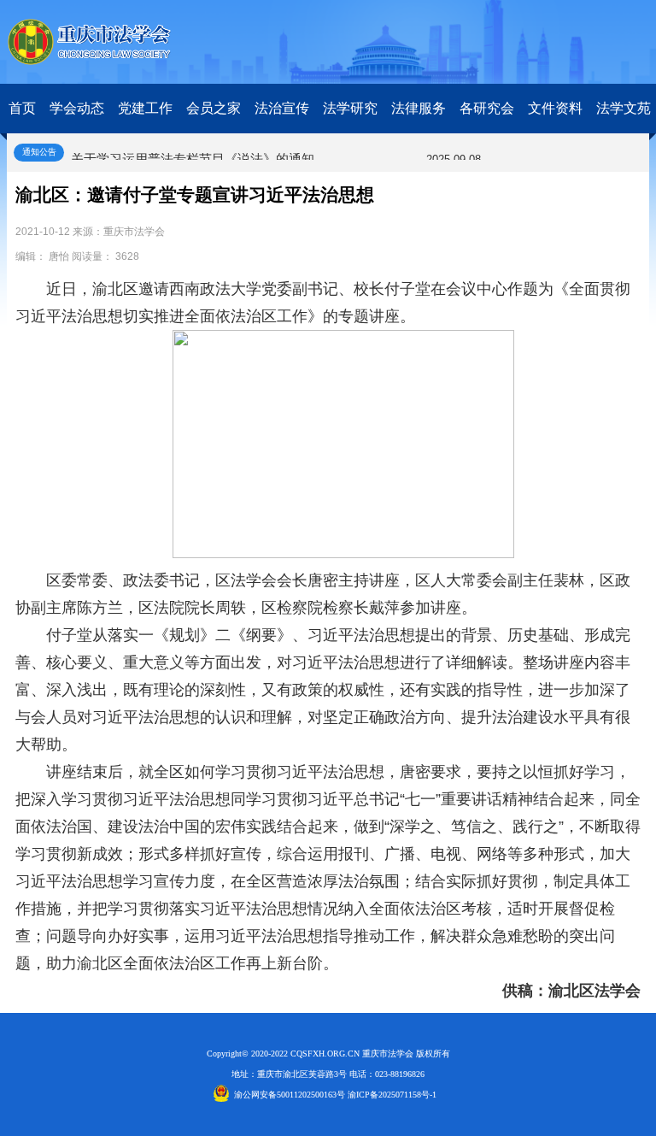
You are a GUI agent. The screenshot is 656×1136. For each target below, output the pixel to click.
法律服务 (418, 108)
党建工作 (145, 108)
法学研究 (350, 108)
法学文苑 (623, 108)
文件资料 (555, 108)
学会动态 (77, 108)
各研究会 (487, 108)
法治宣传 (282, 108)
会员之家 (213, 108)
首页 (22, 108)
